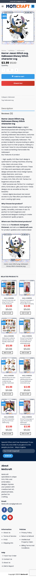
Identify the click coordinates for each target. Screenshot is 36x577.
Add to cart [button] (7, 313)
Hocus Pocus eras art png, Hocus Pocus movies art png (8, 302)
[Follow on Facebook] (4, 509)
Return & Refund (27, 536)
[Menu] (2, 6)
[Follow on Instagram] (10, 509)
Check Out (18, 83)
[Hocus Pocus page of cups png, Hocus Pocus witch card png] (27, 288)
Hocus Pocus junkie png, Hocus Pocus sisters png (8, 420)
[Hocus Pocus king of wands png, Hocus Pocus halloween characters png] (27, 326)
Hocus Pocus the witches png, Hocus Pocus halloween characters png (26, 380)
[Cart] (32, 6)
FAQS (5, 539)
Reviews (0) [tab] (7, 113)
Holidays (11, 50)
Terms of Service (9, 536)
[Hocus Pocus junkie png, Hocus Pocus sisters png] (9, 407)
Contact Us (7, 559)
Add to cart (19, 76)
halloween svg (9, 100)
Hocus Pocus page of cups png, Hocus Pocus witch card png (27, 302)
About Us (6, 533)
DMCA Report (8, 566)
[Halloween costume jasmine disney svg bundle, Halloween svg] (9, 326)
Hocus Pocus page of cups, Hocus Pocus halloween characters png (27, 421)
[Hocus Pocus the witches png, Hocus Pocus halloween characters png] (27, 365)
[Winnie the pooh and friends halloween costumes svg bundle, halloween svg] (9, 365)
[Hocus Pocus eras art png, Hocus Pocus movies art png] (9, 288)
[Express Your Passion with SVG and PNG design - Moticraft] (18, 6)
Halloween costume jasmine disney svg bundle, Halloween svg (8, 340)
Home (3, 50)
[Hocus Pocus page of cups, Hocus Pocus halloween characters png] (27, 407)
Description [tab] (7, 108)
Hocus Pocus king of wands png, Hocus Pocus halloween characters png (26, 340)
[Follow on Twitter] (4, 517)
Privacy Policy (26, 533)
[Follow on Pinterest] (10, 517)
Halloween (21, 50)
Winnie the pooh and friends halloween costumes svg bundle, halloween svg (8, 381)
